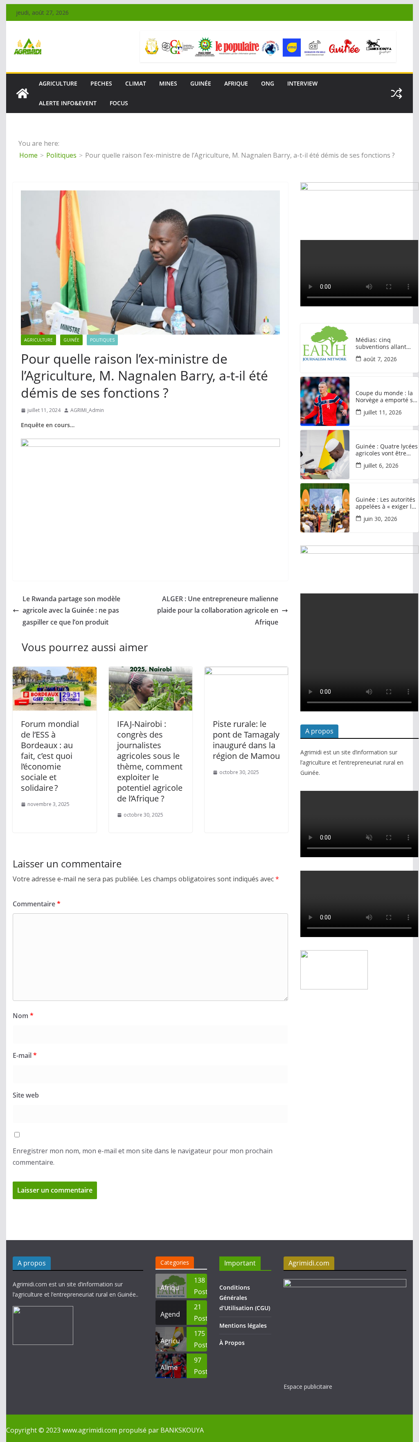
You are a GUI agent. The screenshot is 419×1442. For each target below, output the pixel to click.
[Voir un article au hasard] (396, 93)
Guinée (200, 83)
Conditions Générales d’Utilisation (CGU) (244, 1298)
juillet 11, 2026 (382, 412)
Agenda (170, 1317)
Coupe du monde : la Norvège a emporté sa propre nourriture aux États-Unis (386, 397)
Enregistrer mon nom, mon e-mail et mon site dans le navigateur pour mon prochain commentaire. (143, 1156)
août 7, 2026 (380, 359)
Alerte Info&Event (68, 103)
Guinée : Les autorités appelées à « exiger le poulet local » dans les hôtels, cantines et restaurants (386, 503)
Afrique (236, 83)
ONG (267, 83)
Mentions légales (243, 1325)
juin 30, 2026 (380, 519)
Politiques (102, 340)
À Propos (232, 1343)
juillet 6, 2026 (381, 465)
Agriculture (38, 340)
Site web (26, 1095)
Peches (101, 83)
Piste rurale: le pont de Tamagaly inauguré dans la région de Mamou (246, 739)
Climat (135, 83)
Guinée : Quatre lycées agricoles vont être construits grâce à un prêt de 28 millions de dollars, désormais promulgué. (387, 450)
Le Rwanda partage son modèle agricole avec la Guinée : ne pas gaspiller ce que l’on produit (71, 610)
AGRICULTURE (58, 83)
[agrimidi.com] (22, 93)
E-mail (25, 1055)
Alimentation (169, 1370)
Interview (302, 83)
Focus (119, 103)
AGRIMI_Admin (87, 410)
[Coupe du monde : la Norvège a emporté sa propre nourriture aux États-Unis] (324, 401)
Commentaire (37, 903)
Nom (23, 1015)
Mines (168, 83)
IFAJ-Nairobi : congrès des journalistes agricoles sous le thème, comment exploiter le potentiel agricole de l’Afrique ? (149, 761)
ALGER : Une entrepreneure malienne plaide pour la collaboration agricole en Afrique (217, 610)
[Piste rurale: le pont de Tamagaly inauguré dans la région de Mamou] (246, 672)
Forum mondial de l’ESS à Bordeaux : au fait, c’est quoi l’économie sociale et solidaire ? (50, 755)
